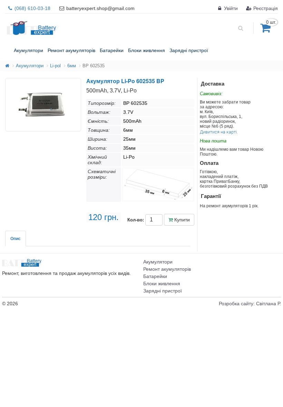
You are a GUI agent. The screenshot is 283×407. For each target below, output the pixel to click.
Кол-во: (135, 219)
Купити (181, 219)
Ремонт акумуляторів (167, 269)
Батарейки (155, 276)
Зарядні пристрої (162, 291)
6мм (71, 65)
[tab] (15, 238)
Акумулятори (29, 65)
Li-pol (55, 65)
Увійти (230, 8)
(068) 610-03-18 (31, 8)
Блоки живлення (161, 283)
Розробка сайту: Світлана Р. (250, 303)
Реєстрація (265, 8)
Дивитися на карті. (219, 132)
